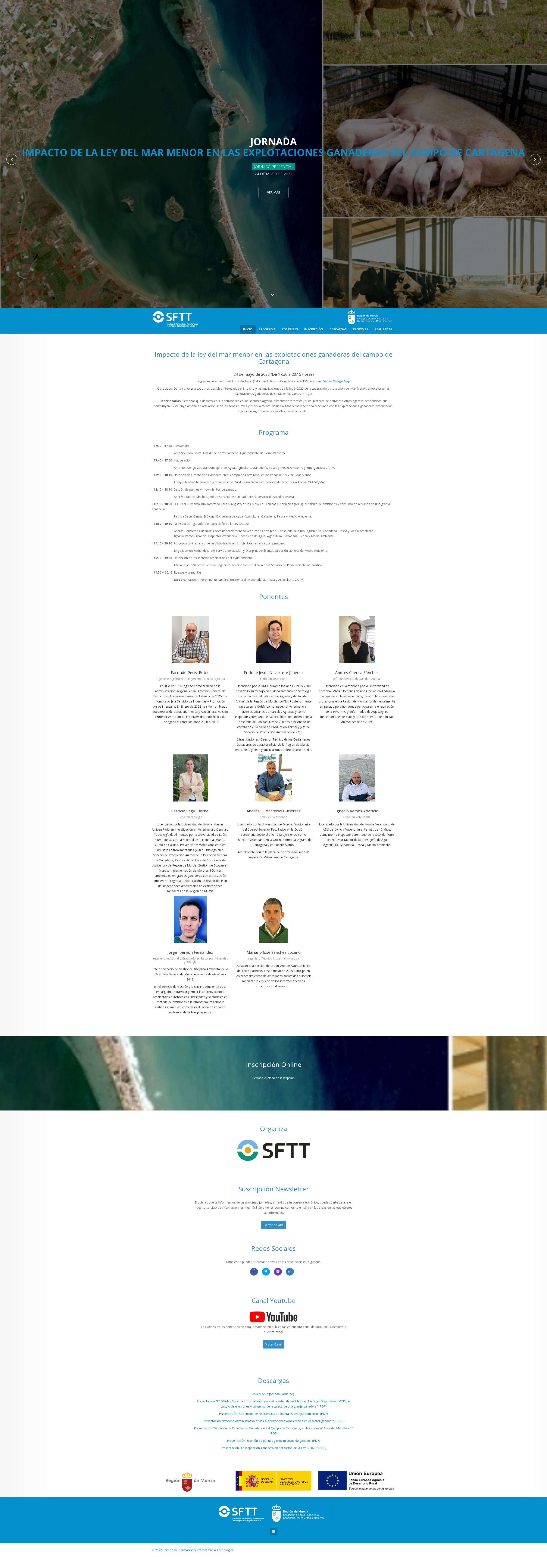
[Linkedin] (290, 1272)
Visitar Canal (273, 1344)
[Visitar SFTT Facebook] (254, 1272)
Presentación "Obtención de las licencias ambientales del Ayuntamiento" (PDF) (273, 1414)
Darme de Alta (273, 1225)
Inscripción (313, 329)
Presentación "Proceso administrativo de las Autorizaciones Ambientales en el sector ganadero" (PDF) (273, 1421)
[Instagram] (278, 1272)
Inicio (247, 329)
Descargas (338, 329)
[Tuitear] (266, 1272)
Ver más (273, 192)
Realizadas (383, 329)
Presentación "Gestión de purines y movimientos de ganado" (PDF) (273, 1441)
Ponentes (290, 329)
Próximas (360, 329)
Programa (267, 329)
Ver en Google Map (336, 381)
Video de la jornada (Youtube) (273, 1394)
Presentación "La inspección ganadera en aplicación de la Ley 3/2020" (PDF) (273, 1448)
